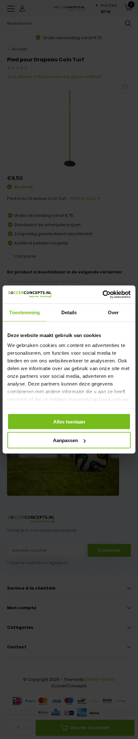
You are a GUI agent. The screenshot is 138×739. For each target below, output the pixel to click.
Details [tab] (69, 312)
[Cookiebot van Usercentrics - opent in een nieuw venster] (102, 294)
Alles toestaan (69, 421)
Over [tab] (113, 312)
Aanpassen (65, 440)
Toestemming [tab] (24, 312)
